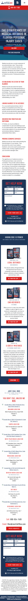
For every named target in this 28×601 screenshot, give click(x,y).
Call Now (14, 48)
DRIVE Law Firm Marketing (14, 599)
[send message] (17, 2)
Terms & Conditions (21, 596)
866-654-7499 (15, 7)
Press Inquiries (14, 528)
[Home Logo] (7, 2)
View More (13, 380)
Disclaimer (4, 596)
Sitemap (2, 597)
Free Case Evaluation (14, 52)
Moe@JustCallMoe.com (17, 524)
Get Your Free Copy (13, 278)
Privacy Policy (11, 596)
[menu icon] (24, 3)
